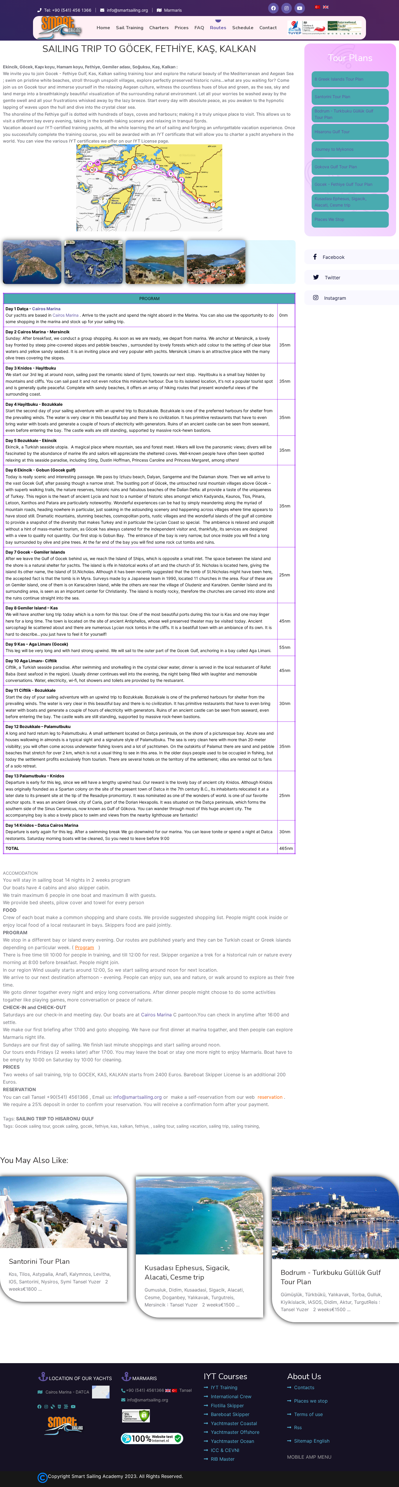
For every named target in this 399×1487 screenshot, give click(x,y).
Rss (298, 1427)
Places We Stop (329, 219)
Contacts (304, 1387)
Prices (182, 28)
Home (103, 28)
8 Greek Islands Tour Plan (339, 79)
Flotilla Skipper (227, 1405)
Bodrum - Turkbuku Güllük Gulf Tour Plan (344, 114)
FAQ (199, 28)
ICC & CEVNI (225, 1450)
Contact (268, 28)
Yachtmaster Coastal (234, 1423)
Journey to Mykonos (334, 149)
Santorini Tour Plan (332, 96)
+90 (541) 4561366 (145, 1390)
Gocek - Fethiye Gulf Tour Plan (343, 184)
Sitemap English (311, 1441)
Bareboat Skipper (230, 1414)
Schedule (243, 28)
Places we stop (311, 1401)
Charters (159, 28)
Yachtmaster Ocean (232, 1441)
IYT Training (224, 1387)
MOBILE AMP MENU (309, 1457)
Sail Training (129, 28)
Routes (218, 28)
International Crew (231, 1396)
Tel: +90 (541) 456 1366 (67, 10)
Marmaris (173, 10)
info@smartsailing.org (137, 1097)
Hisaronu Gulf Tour (332, 131)
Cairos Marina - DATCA (67, 1391)
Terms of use (308, 1414)
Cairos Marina (46, 308)
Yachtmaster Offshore (235, 1432)
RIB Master (223, 1459)
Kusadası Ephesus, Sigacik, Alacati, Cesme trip (341, 201)
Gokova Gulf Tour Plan (336, 166)
